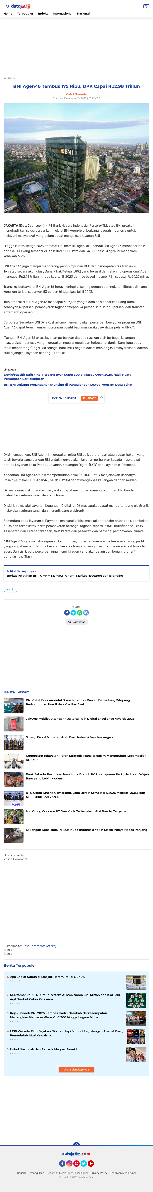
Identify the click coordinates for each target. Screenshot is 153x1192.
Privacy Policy (98, 1172)
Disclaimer (81, 1172)
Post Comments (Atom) (39, 946)
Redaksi (21, 1172)
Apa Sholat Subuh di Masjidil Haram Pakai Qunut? (47, 977)
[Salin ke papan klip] (86, 613)
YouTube (93, 1168)
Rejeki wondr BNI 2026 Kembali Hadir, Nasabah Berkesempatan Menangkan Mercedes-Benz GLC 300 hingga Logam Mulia (58, 1015)
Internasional (62, 13)
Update (90, 398)
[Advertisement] (76, 45)
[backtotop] (76, 1145)
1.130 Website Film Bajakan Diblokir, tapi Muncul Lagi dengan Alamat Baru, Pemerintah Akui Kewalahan (66, 1033)
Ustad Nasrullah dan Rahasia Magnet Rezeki (43, 1049)
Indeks (43, 13)
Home (8, 13)
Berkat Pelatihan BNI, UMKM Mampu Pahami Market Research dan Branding (65, 575)
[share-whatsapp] (79, 613)
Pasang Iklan (36, 1172)
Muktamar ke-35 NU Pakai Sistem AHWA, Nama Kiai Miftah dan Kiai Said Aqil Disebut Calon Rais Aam (65, 997)
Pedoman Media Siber (60, 1172)
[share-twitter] (73, 613)
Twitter (85, 1168)
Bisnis (10, 589)
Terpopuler (25, 13)
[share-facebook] (67, 613)
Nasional (83, 13)
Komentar (78, 622)
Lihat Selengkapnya (76, 1069)
